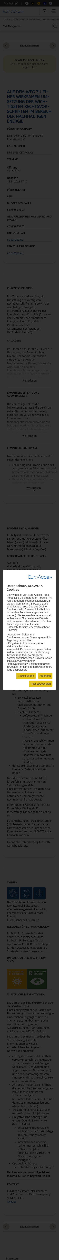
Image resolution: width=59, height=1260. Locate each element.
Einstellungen (26, 675)
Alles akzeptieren (41, 683)
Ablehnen (45, 675)
